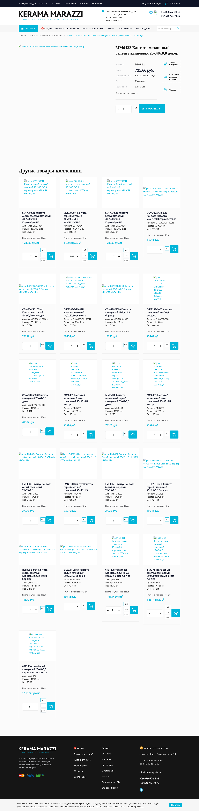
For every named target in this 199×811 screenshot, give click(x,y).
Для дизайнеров (110, 787)
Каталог (34, 35)
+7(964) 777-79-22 (170, 16)
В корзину (151, 108)
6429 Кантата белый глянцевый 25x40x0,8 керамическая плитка (34, 669)
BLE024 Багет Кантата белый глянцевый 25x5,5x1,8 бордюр (76, 572)
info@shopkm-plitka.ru (115, 20)
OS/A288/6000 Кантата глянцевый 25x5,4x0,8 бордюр (118, 312)
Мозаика (78, 771)
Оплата (105, 748)
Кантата (58, 35)
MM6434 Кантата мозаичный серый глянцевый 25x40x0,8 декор (117, 399)
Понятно (175, 805)
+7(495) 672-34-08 (170, 12)
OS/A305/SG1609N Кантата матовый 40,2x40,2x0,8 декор (75, 312)
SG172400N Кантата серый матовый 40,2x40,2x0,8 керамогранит (75, 217)
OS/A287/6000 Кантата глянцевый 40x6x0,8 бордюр (159, 312)
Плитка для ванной (83, 754)
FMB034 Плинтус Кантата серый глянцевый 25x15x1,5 (36, 487)
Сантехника (80, 776)
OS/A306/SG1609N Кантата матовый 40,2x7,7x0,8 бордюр (33, 312)
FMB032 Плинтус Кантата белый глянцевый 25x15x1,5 (119, 487)
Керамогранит (81, 765)
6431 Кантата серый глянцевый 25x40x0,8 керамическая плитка (117, 572)
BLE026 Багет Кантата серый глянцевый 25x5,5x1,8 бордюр (159, 487)
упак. (43, 260)
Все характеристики (125, 93)
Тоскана (46, 35)
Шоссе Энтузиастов (155, 748)
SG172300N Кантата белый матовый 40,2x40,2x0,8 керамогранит (116, 217)
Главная (22, 35)
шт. (135, 108)
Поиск (178, 28)
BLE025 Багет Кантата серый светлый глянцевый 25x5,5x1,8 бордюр (34, 574)
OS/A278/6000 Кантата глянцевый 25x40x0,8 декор (35, 398)
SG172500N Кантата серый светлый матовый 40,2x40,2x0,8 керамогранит (36, 217)
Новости (106, 776)
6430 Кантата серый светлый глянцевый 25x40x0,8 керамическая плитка (160, 574)
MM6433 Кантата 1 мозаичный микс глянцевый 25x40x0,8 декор (159, 399)
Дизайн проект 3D (111, 782)
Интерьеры (107, 765)
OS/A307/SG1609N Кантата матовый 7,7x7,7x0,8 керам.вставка (161, 216)
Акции (80, 748)
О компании (107, 770)
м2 (43, 250)
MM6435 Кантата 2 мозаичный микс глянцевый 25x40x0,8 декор (76, 399)
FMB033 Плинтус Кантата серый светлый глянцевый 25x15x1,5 (78, 487)
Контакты (106, 759)
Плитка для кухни (82, 759)
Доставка (106, 753)
